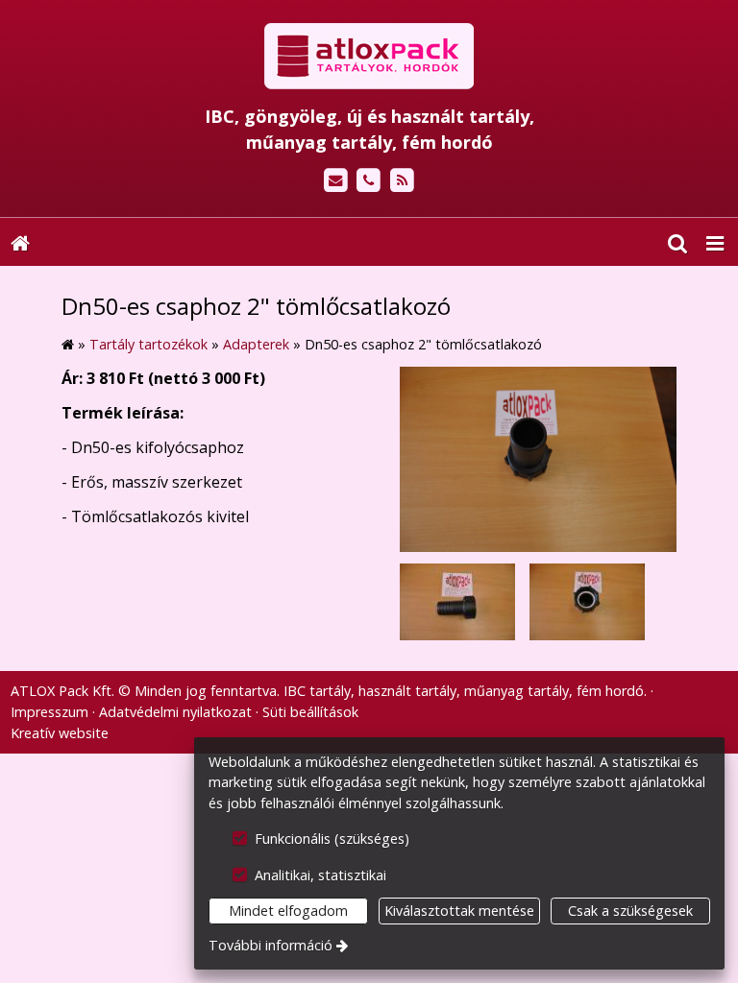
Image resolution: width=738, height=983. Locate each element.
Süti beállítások (310, 712)
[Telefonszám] (369, 181)
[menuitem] (20, 242)
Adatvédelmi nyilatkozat (175, 712)
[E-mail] (336, 181)
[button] (715, 242)
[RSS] (402, 181)
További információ (270, 945)
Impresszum (49, 712)
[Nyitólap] (369, 56)
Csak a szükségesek (630, 910)
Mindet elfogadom (288, 910)
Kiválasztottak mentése (459, 910)
